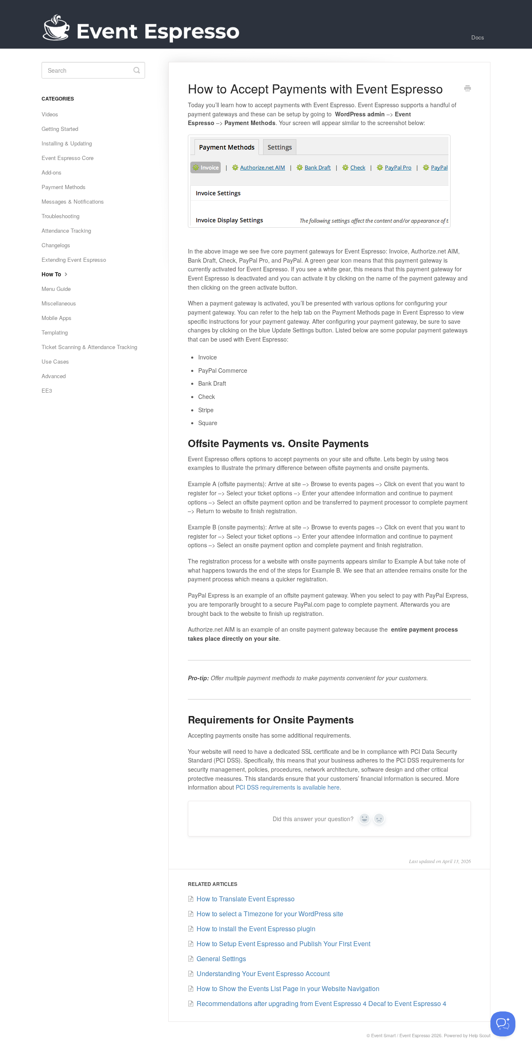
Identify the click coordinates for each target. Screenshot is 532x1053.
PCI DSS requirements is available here (288, 787)
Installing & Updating (67, 143)
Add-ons (52, 172)
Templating (55, 332)
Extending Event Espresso (74, 259)
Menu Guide (56, 289)
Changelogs (56, 245)
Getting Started (60, 129)
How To (52, 274)
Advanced (54, 376)
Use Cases (55, 361)
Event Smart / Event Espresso (400, 1035)
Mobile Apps (56, 318)
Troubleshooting (60, 216)
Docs (477, 37)
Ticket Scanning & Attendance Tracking (89, 347)
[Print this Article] (467, 88)
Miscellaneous (59, 303)
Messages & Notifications (73, 201)
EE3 (47, 390)
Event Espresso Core (68, 158)
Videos (50, 114)
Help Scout (479, 1035)
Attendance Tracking (66, 230)
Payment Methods (64, 187)
